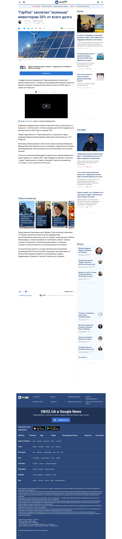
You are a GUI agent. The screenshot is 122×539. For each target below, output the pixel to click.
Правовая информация (74, 396)
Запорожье (46, 441)
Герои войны (36, 6)
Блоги (75, 435)
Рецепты (35, 463)
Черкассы (59, 441)
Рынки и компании (38, 469)
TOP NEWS (81, 130)
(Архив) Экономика (38, 21)
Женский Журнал (60, 480)
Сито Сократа (81, 319)
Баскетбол (41, 446)
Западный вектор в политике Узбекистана (86, 348)
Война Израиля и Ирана (61, 6)
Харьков (39, 441)
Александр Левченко (83, 352)
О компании (36, 396)
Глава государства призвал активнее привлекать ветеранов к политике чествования (88, 162)
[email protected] (38, 526)
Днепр (52, 441)
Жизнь (53, 435)
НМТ (62, 452)
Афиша (35, 480)
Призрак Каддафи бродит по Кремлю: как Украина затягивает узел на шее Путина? (84, 250)
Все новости (100, 435)
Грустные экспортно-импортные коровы (85, 338)
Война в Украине (47, 6)
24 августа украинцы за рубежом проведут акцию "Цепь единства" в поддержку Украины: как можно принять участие (90, 37)
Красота (47, 480)
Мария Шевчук (27, 21)
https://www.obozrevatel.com (77, 488)
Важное (80, 11)
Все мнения (82, 357)
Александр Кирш (82, 331)
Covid (54, 474)
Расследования (67, 435)
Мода (52, 480)
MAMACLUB (48, 474)
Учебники (39, 452)
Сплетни (40, 480)
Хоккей (48, 446)
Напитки (41, 463)
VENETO (72, 6)
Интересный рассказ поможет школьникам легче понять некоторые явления (86, 64)
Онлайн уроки (47, 452)
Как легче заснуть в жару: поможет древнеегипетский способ (84, 77)
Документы (53, 401)
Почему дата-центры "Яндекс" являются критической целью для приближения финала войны (86, 262)
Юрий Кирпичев (82, 342)
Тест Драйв (36, 458)
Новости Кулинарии (51, 463)
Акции (53, 458)
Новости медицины (38, 474)
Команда (52, 396)
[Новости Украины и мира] (43, 296)
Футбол (35, 446)
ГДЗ (34, 452)
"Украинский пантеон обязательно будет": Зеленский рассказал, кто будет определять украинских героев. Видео (90, 156)
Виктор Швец (81, 255)
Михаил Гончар (82, 279)
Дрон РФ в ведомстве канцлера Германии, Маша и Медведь (85, 327)
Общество (88, 435)
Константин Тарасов (83, 267)
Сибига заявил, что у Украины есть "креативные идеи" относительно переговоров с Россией (90, 194)
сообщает (29, 121)
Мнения (80, 244)
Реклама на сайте (38, 401)
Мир (41, 435)
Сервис (58, 458)
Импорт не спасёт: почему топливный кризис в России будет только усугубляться (87, 274)
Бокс (52, 446)
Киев (34, 441)
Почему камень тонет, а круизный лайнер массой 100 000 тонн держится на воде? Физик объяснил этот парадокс (86, 57)
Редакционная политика (25, 295)
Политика (32, 435)
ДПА (54, 452)
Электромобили (45, 458)
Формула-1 (58, 446)
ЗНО (58, 452)
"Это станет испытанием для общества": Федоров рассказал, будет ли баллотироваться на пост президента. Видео (90, 174)
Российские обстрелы (83, 6)
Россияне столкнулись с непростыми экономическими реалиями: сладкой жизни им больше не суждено (87, 315)
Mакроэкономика (50, 469)
